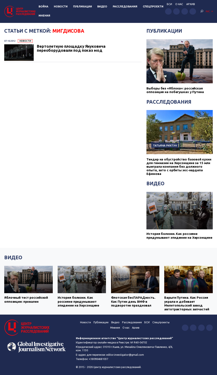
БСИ (169, 4)
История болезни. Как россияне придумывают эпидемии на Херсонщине (179, 235)
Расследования (125, 6)
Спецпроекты (161, 322)
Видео (102, 6)
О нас (179, 4)
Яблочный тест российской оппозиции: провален (26, 299)
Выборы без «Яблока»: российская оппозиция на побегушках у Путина (175, 90)
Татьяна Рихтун (165, 145)
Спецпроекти (153, 6)
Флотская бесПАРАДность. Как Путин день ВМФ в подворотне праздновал (133, 301)
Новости (61, 6)
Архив (190, 4)
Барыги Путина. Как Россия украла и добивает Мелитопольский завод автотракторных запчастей (186, 303)
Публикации (82, 6)
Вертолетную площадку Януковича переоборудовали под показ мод (71, 48)
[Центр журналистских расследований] (20, 11)
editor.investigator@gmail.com (125, 354)
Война (43, 6)
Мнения (44, 15)
